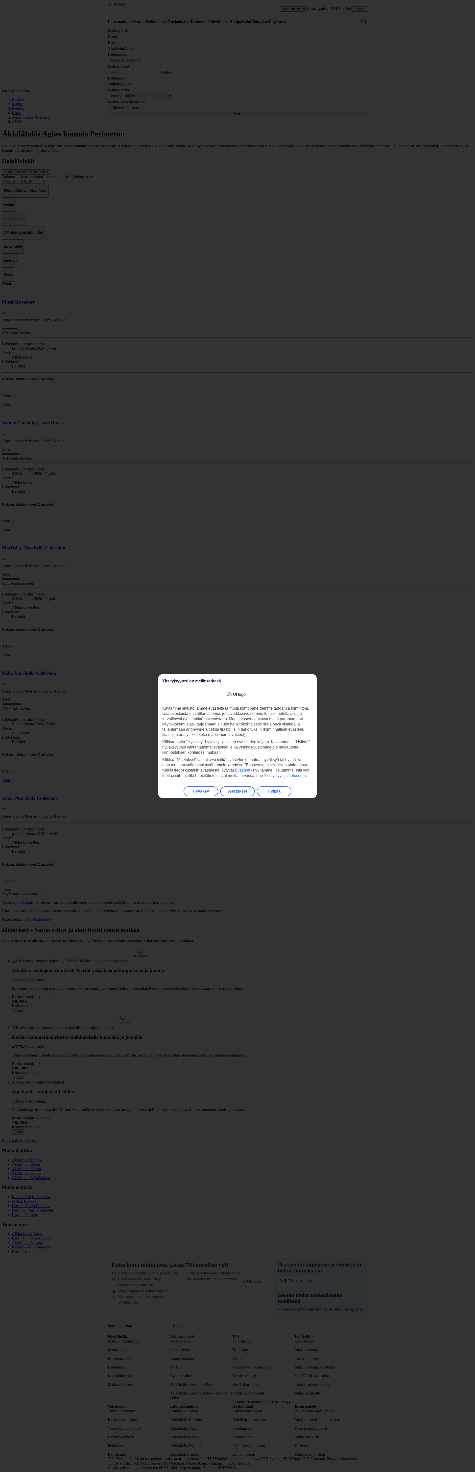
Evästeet (242, 770)
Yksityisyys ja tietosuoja (285, 776)
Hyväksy (201, 791)
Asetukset (237, 791)
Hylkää (274, 791)
